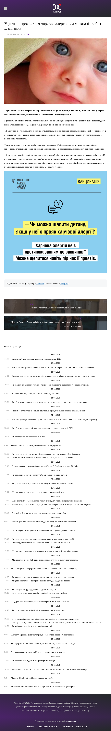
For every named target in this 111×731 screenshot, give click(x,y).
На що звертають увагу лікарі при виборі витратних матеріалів (39, 593)
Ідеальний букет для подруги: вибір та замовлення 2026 (36, 359)
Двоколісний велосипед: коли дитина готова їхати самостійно (39, 513)
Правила (30, 727)
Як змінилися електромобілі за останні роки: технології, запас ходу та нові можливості (50, 385)
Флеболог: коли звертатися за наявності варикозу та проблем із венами (43, 458)
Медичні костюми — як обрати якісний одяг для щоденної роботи (41, 581)
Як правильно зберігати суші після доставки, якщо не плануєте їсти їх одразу (46, 454)
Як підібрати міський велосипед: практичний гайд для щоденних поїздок (43, 643)
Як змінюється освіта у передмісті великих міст (33, 626)
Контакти (68, 727)
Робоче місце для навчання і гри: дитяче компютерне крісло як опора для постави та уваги (51, 504)
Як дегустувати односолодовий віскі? (28, 437)
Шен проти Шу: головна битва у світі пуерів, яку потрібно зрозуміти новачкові (47, 501)
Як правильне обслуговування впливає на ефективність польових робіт (43, 539)
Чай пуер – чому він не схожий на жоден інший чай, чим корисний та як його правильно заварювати (56, 623)
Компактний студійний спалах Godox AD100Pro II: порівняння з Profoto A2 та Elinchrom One (53, 368)
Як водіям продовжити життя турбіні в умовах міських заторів (39, 475)
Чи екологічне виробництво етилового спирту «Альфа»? (35, 393)
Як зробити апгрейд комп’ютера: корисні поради (33, 661)
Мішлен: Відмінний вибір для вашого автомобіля (32, 678)
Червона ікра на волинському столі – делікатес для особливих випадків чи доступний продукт (53, 376)
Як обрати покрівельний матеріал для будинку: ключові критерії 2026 (42, 428)
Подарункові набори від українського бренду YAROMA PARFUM (40, 602)
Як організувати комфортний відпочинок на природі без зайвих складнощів (44, 568)
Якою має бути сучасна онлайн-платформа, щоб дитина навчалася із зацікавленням (48, 411)
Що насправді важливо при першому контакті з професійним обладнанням (45, 551)
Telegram (64, 283)
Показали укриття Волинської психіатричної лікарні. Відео (56, 308)
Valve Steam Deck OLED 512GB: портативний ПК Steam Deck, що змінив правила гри (49, 669)
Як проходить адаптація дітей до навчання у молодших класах (39, 610)
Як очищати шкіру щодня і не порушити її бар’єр (34, 589)
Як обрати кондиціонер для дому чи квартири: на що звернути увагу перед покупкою (49, 402)
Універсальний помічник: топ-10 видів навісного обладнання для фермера (43, 687)
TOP (27, 34)
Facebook (40, 283)
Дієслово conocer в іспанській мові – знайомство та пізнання (37, 652)
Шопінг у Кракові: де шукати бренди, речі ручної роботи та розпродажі (42, 635)
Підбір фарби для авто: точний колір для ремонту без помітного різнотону (43, 522)
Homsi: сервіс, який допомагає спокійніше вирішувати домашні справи (43, 530)
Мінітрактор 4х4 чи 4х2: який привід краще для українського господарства (45, 560)
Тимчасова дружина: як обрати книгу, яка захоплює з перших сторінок (43, 577)
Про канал (81, 727)
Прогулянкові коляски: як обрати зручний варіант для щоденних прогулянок (45, 619)
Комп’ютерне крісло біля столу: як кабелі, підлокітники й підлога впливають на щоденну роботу (54, 419)
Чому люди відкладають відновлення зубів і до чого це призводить (41, 543)
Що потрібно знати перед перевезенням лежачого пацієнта (38, 492)
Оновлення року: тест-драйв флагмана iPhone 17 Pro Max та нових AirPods (44, 466)
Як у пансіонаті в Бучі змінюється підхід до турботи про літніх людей (42, 483)
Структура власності (48, 727)
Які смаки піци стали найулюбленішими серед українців (36, 445)
